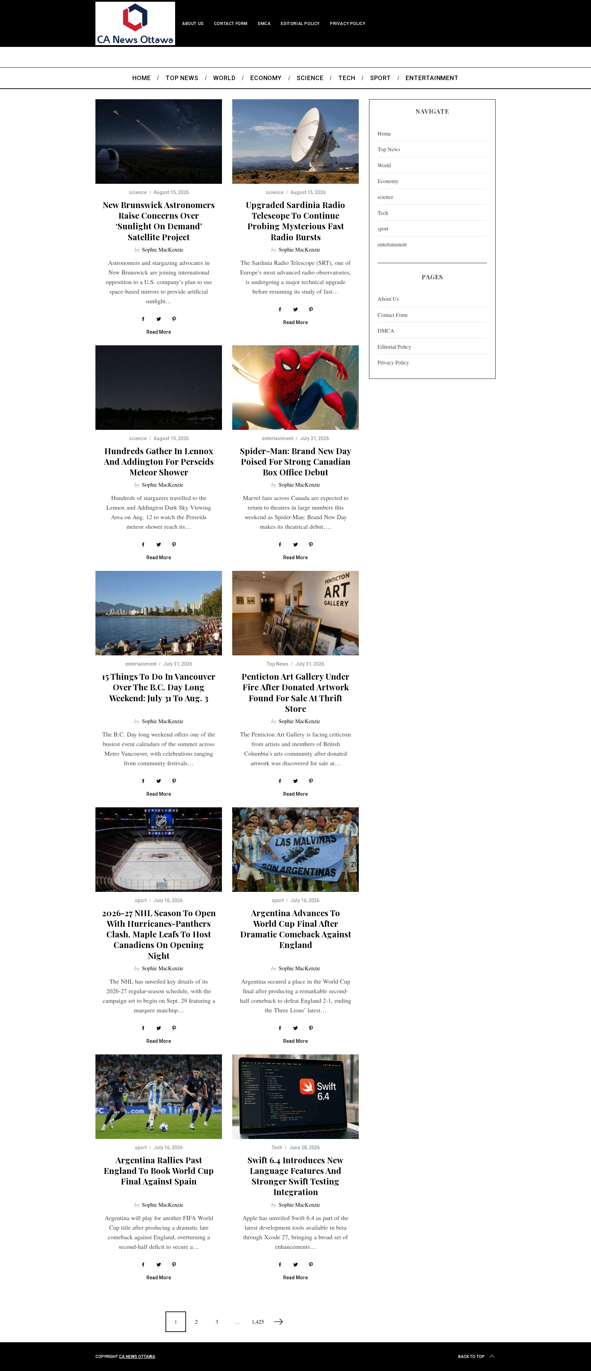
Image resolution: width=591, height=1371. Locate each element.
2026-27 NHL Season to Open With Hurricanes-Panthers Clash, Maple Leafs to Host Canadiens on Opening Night (159, 934)
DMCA (264, 23)
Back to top (471, 1356)
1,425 (258, 1321)
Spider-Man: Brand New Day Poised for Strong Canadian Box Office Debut (295, 461)
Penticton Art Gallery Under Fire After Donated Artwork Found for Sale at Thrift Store (295, 692)
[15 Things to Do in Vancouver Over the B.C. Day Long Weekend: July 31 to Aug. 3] (158, 613)
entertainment (277, 438)
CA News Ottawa (137, 1356)
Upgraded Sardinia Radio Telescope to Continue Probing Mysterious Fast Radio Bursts (295, 220)
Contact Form (231, 23)
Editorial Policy (300, 23)
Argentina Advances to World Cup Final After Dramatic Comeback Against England (295, 928)
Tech (277, 1147)
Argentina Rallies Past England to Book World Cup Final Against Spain (159, 1170)
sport (141, 900)
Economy (388, 180)
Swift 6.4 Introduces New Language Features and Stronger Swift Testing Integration (295, 1175)
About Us (193, 23)
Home (384, 133)
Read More (158, 332)
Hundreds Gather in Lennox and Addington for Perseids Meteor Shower (159, 461)
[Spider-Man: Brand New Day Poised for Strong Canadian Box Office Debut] (295, 387)
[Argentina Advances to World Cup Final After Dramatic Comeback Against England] (295, 849)
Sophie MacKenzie (162, 249)
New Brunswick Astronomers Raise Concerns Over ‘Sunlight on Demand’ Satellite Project (159, 220)
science (138, 192)
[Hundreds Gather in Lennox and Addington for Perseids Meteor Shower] (158, 387)
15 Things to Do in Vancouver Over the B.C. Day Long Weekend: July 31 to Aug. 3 (158, 687)
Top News (277, 664)
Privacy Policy (347, 23)
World (384, 165)
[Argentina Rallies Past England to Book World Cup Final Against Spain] (158, 1096)
